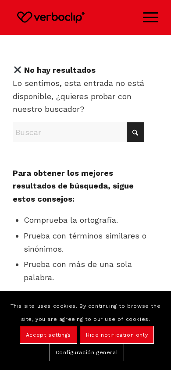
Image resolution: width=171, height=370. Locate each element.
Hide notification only (117, 335)
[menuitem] (146, 17)
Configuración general (87, 352)
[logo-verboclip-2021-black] (71, 17)
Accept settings (48, 335)
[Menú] (146, 17)
